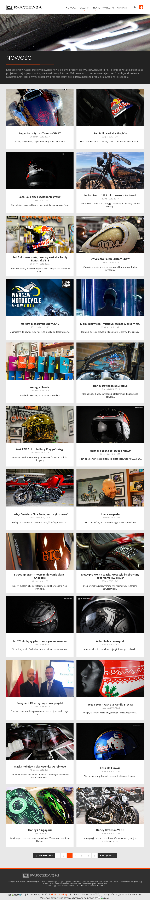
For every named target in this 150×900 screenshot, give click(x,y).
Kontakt (122, 7)
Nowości (71, 7)
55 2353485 (83, 886)
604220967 (100, 886)
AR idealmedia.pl (59, 894)
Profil (96, 7)
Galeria (84, 7)
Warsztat (108, 7)
